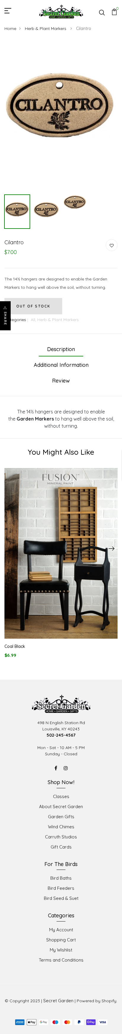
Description (61, 349)
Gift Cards (61, 847)
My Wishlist (61, 950)
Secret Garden (58, 1000)
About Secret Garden (61, 806)
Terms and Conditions (61, 960)
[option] (61, 116)
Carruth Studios (61, 837)
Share (5, 318)
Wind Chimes (61, 827)
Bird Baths (61, 878)
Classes (61, 796)
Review (61, 380)
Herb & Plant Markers (46, 28)
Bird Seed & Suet (61, 898)
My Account (61, 929)
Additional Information (61, 364)
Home (10, 28)
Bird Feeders (61, 888)
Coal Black (14, 646)
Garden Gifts (61, 816)
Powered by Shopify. (97, 1000)
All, (34, 319)
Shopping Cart (61, 940)
